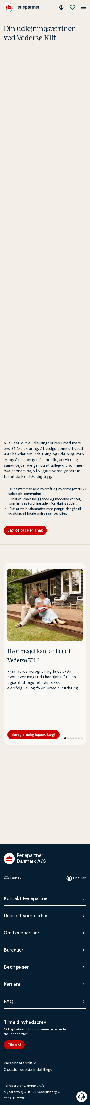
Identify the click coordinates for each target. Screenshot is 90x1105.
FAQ (8, 1001)
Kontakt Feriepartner (26, 898)
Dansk (15, 878)
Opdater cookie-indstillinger (29, 1070)
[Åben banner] (81, 1096)
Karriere (12, 984)
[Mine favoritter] (72, 7)
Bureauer (13, 950)
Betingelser (16, 967)
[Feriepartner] (21, 7)
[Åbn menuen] (83, 7)
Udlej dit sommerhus (26, 916)
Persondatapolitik (20, 1063)
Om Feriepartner (21, 933)
